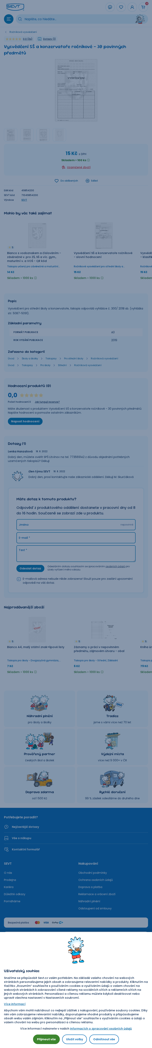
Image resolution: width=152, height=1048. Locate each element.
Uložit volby (74, 1039)
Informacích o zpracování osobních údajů (101, 1029)
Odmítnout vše (104, 1039)
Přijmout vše (46, 1039)
